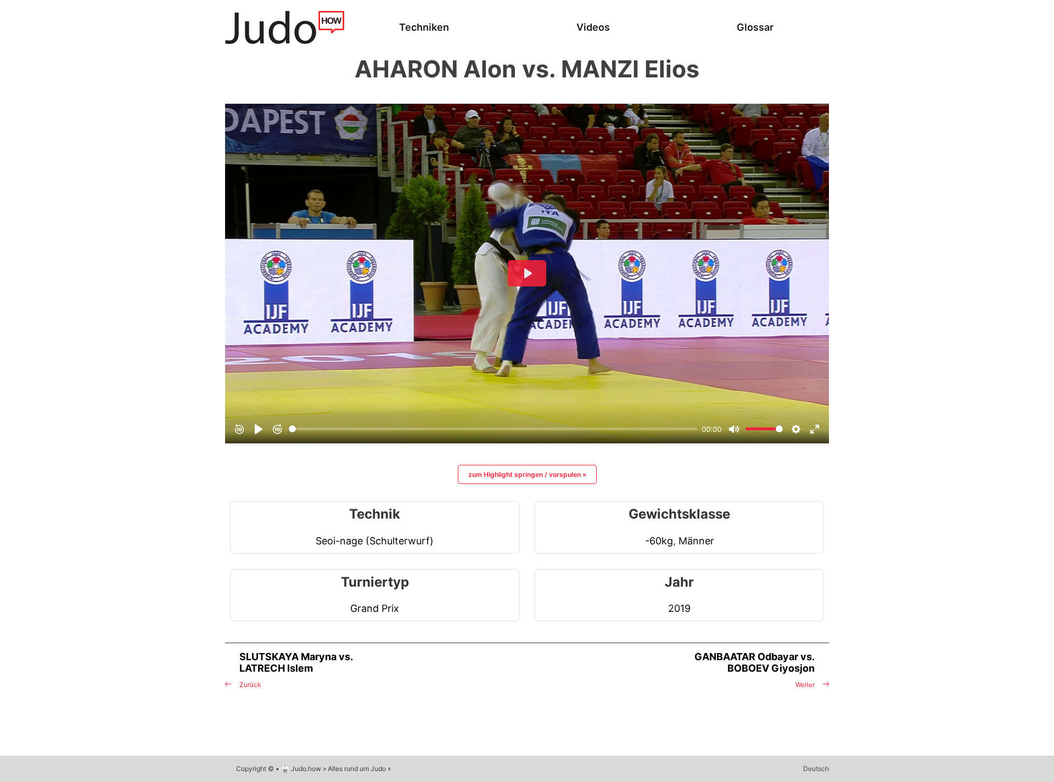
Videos (593, 27)
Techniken (424, 27)
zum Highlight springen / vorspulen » (527, 474)
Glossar (755, 27)
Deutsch (816, 768)
